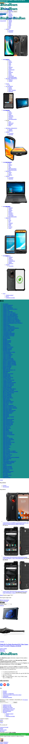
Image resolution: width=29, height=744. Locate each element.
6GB (9, 28)
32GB (9, 24)
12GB (9, 25)
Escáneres (10, 259)
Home (1, 595)
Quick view (2, 651)
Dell (9, 166)
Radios (10, 211)
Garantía (5, 692)
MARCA (8, 9)
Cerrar (1, 480)
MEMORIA (8, 19)
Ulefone (10, 10)
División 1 (10, 212)
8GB (9, 26)
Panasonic (10, 72)
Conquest (10, 223)
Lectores (10, 118)
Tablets (10, 209)
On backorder (6, 486)
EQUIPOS (8, 206)
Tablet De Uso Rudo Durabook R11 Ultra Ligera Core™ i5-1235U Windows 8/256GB (14, 645)
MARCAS (8, 218)
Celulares (10, 207)
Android (10, 81)
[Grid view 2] (1, 602)
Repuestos (10, 31)
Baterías (10, 88)
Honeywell (10, 123)
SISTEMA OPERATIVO (11, 78)
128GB (10, 21)
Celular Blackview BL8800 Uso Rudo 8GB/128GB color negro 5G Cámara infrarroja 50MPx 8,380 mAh (16, 523)
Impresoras (10, 116)
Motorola (10, 15)
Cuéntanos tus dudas (10, 297)
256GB (10, 20)
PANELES (8, 171)
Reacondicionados (12, 17)
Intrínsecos (10, 263)
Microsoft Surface (12, 168)
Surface (10, 74)
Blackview (10, 11)
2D (9, 85)
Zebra (9, 71)
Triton (9, 64)
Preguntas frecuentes (7, 697)
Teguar (10, 68)
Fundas (10, 87)
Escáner (7, 83)
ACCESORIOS (9, 86)
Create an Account (4, 727)
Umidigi (10, 16)
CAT (9, 12)
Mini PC (10, 175)
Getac (9, 63)
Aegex (9, 228)
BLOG (7, 296)
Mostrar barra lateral (4, 600)
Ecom (9, 173)
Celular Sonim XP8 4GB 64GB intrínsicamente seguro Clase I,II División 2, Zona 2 (15, 592)
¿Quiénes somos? (9, 295)
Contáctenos (5, 696)
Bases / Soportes (12, 90)
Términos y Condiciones (8, 693)
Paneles (10, 262)
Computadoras (11, 261)
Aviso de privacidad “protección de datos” (12, 694)
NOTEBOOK (9, 162)
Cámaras (10, 210)
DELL (9, 60)
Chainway (10, 115)
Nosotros (5, 691)
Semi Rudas (11, 76)
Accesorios (10, 30)
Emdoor (10, 62)
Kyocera (10, 226)
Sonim (9, 73)
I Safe (9, 225)
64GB (9, 23)
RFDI (9, 125)
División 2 (10, 214)
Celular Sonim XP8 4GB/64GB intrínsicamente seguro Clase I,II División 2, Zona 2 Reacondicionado (15, 558)
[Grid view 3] (2, 602)
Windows (10, 79)
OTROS (7, 29)
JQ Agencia (25, 699)
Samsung (10, 67)
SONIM (10, 14)
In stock (4, 485)
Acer (9, 65)
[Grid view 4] (4, 602)
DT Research (11, 69)
